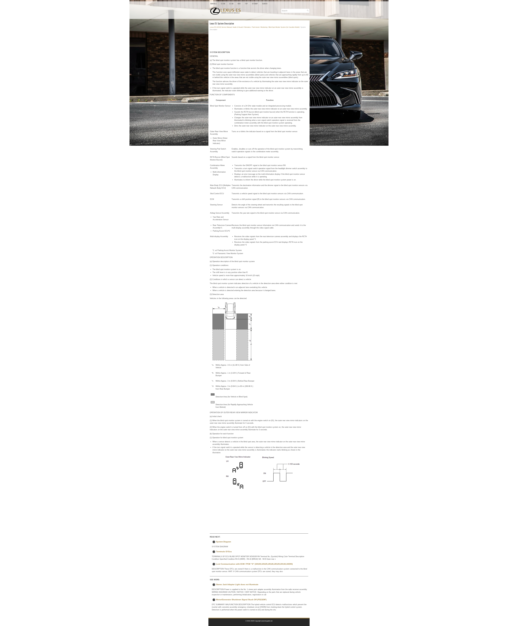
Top (246, 3)
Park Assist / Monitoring (259, 27)
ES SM (231, 3)
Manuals (213, 3)
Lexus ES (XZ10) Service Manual (221, 27)
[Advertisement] (259, 41)
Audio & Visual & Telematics (242, 27)
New (239, 3)
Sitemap (255, 3)
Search (264, 3)
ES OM (223, 3)
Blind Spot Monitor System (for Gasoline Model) (284, 27)
